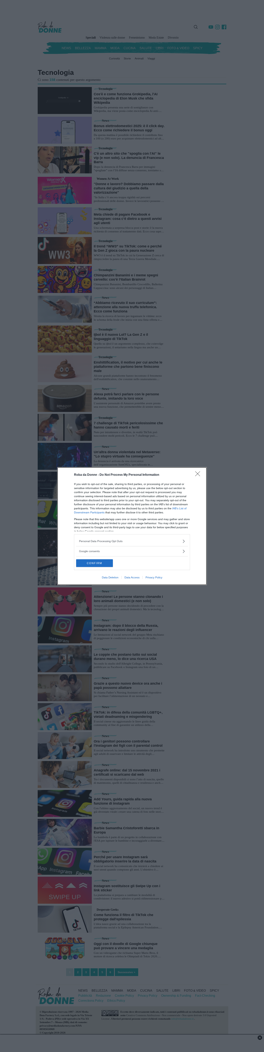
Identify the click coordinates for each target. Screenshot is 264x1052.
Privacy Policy (154, 577)
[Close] (199, 475)
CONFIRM (94, 563)
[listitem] (132, 541)
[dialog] (132, 526)
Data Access (132, 577)
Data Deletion (110, 577)
